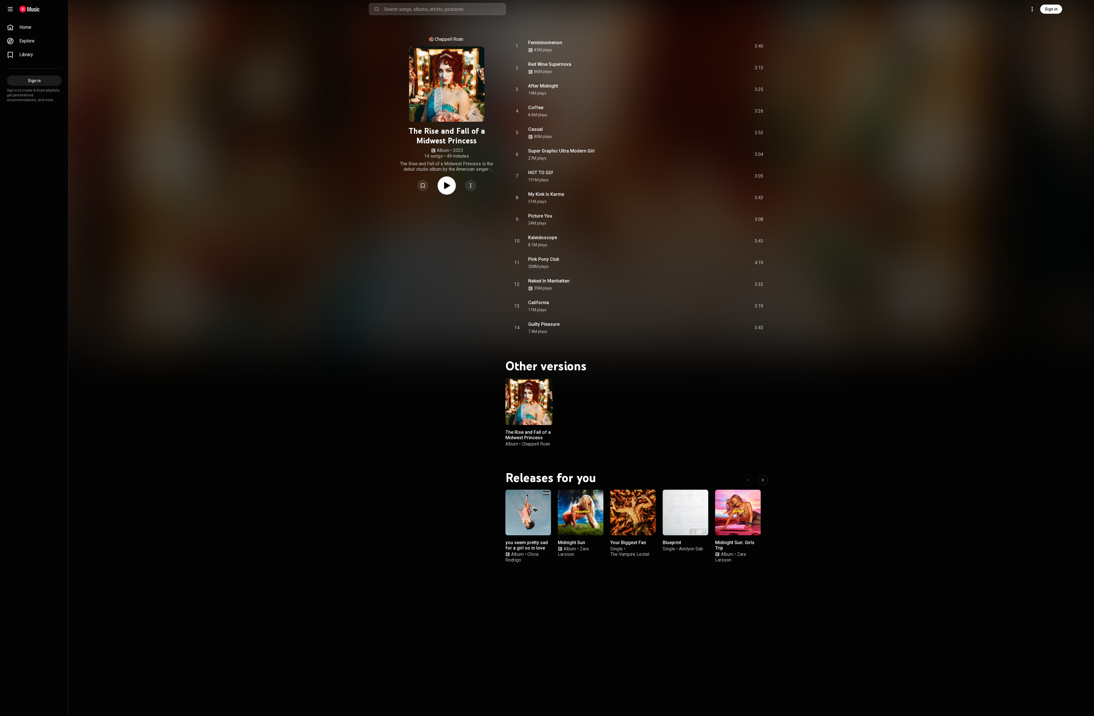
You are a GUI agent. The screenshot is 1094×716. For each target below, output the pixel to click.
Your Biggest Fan (628, 542)
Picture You (540, 216)
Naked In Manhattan (549, 281)
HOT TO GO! (540, 172)
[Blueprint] (685, 512)
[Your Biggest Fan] (633, 512)
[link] (34, 27)
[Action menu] (470, 185)
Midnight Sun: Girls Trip (734, 545)
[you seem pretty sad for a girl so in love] (528, 512)
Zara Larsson (573, 551)
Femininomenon (545, 42)
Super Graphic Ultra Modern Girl (561, 151)
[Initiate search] (376, 9)
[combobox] (444, 9)
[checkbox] (759, 46)
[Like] (716, 46)
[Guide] (10, 9)
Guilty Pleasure (544, 324)
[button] (422, 185)
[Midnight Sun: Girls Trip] (738, 512)
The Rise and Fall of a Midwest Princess (528, 435)
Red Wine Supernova (549, 64)
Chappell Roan (449, 39)
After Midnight (543, 86)
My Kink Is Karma (546, 194)
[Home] (29, 9)
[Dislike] (727, 46)
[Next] (762, 480)
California (538, 302)
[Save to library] (422, 185)
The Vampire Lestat (629, 554)
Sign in (1051, 9)
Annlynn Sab (691, 549)
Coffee (535, 107)
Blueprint (672, 542)
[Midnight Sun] (580, 512)
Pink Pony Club (543, 259)
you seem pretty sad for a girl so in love (526, 545)
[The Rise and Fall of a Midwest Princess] (528, 401)
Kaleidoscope (542, 237)
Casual (535, 129)
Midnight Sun (571, 542)
